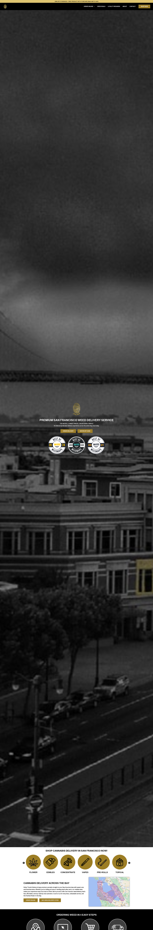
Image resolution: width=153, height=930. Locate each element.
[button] (94, 6)
